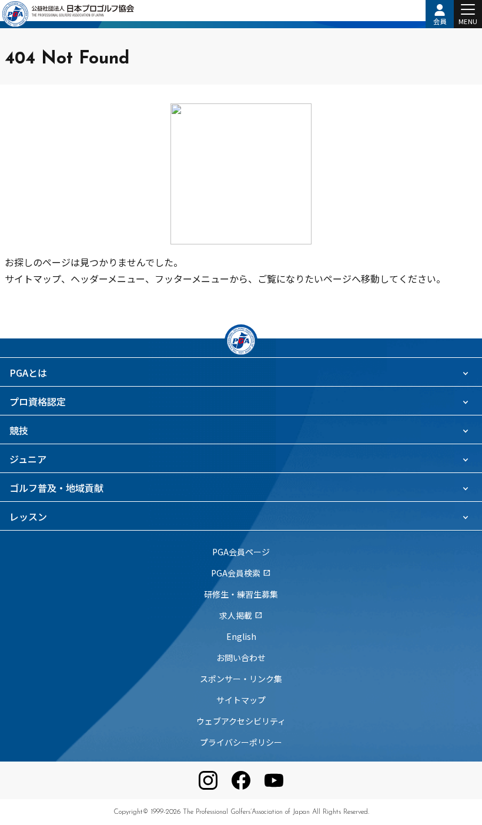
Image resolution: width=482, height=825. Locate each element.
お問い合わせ (241, 657)
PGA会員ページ (241, 552)
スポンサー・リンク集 (241, 679)
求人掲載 (241, 615)
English (241, 636)
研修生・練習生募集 (241, 594)
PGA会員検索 (241, 573)
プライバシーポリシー (241, 742)
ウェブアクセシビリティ (241, 721)
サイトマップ (241, 700)
